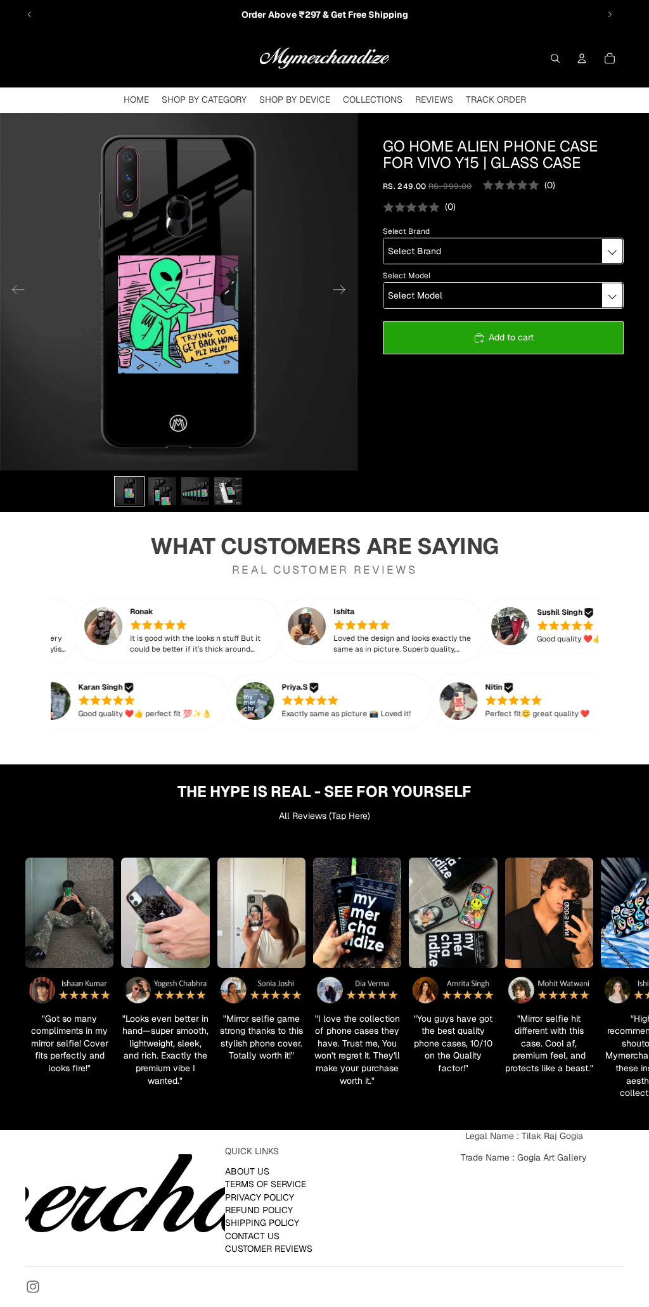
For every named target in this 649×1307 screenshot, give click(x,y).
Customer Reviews (268, 1248)
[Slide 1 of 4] (129, 491)
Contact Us (252, 1236)
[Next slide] (610, 15)
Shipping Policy (262, 1222)
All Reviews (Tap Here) (324, 815)
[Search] (555, 58)
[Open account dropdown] (582, 58)
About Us (247, 1171)
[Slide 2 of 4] (162, 491)
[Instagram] (33, 1286)
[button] (195, 631)
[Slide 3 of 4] (195, 491)
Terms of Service (265, 1184)
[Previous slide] (30, 15)
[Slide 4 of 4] (228, 491)
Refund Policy (259, 1210)
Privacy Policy (259, 1196)
